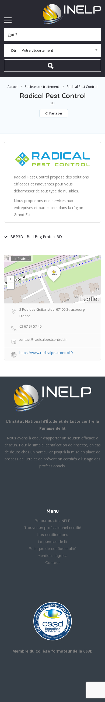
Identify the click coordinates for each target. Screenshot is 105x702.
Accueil (13, 86)
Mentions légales (52, 555)
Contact (52, 562)
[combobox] (52, 50)
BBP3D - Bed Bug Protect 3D (36, 236)
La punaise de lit (52, 541)
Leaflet (89, 299)
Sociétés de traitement (42, 86)
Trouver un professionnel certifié (52, 527)
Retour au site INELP (53, 520)
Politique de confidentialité (52, 548)
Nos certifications (52, 534)
